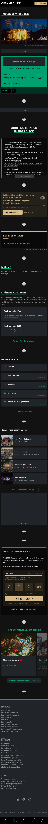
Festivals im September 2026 (11, 729)
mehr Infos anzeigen (25, 176)
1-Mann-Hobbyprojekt (35, 558)
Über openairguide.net (9, 779)
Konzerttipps (5, 743)
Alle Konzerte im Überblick (10, 767)
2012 (35, 369)
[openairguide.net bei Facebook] (24, 799)
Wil (40, 78)
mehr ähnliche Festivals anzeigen (23, 490)
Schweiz (22, 9)
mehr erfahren (28, 212)
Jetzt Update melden (39, 249)
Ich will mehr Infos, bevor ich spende (23, 609)
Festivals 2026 (6, 717)
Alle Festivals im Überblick (10, 732)
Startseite (5, 9)
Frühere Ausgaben (13, 292)
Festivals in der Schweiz (9, 713)
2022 (39, 378)
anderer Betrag (39, 587)
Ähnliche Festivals (14, 430)
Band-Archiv (9, 359)
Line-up (6, 90)
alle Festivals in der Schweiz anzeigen (23, 681)
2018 (39, 404)
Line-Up (18, 160)
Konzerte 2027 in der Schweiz (12, 765)
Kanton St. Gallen (10, 147)
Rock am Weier (32, 9)
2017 (39, 395)
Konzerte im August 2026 (10, 758)
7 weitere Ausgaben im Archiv (23, 341)
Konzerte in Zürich (7, 746)
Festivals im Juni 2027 (9, 722)
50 (29, 587)
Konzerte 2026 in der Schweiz (12, 762)
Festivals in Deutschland (10, 715)
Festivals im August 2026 (10, 727)
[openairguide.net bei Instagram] (18, 799)
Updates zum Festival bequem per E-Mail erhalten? (25, 68)
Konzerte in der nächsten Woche (12, 755)
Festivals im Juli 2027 (9, 724)
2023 (43, 369)
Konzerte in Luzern (8, 753)
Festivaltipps (5, 710)
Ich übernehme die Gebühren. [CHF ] (20, 594)
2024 (43, 395)
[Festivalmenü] (14, 91)
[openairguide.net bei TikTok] (29, 799)
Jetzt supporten (41, 3)
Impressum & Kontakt (9, 788)
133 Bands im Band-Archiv (23, 412)
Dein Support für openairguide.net (13, 781)
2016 (39, 369)
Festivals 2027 (6, 720)
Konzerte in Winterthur (9, 751)
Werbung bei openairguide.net (11, 784)
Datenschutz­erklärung (9, 786)
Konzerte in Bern (7, 748)
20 (19, 587)
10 (9, 587)
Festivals (14, 9)
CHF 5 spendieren (12, 212)
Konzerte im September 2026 (11, 760)
